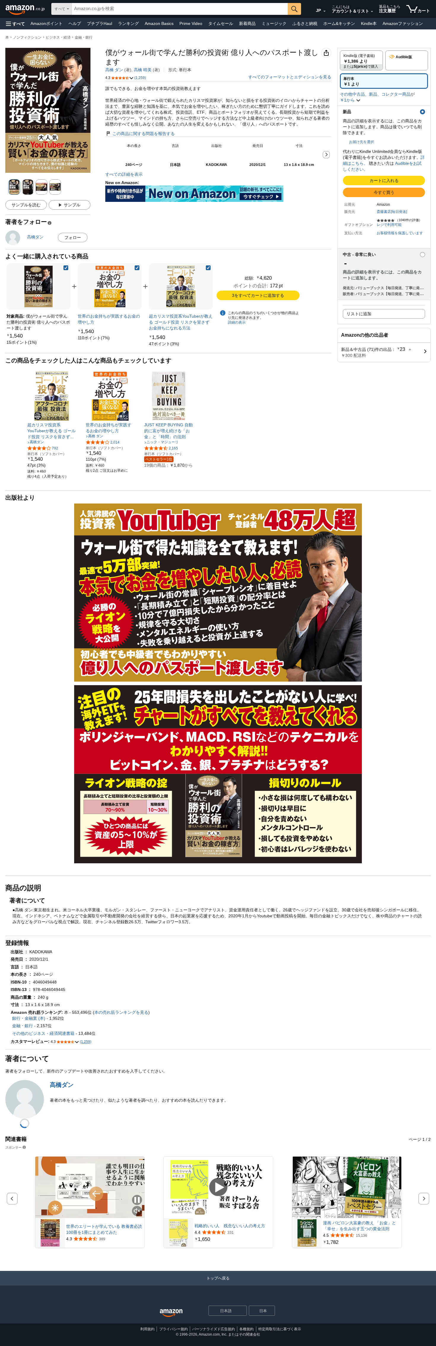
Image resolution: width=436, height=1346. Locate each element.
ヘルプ (75, 23)
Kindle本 (369, 23)
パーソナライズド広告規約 (213, 1329)
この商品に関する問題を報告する (143, 133)
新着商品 (247, 23)
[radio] (361, 60)
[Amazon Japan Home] (171, 1313)
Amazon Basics (159, 23)
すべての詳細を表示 (124, 174)
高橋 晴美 (143, 69)
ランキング (128, 23)
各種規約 (246, 1329)
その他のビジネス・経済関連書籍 (43, 1033)
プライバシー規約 (173, 1329)
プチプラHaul (99, 23)
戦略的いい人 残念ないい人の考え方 (230, 1225)
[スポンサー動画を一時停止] (137, 1200)
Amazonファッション (403, 23)
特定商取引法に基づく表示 (279, 1329)
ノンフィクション (27, 37)
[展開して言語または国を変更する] (324, 11)
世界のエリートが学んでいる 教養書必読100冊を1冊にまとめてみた (104, 1229)
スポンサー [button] (13, 1147)
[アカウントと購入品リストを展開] (372, 11)
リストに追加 (358, 313)
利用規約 (147, 1329)
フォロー (72, 237)
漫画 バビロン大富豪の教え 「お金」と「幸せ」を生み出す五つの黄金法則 (359, 1225)
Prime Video (190, 23)
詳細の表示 (237, 322)
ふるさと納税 (304, 23)
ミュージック (274, 23)
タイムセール (220, 23)
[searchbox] (180, 9)
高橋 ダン (114, 69)
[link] (22, 342)
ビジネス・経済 (58, 37)
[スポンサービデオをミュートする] (137, 1211)
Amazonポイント (47, 23)
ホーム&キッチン (339, 23)
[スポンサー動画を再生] (218, 1187)
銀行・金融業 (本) (28, 1018)
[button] (15, 23)
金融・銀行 (84, 37)
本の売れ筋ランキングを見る (121, 1012)
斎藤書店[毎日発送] (392, 212)
